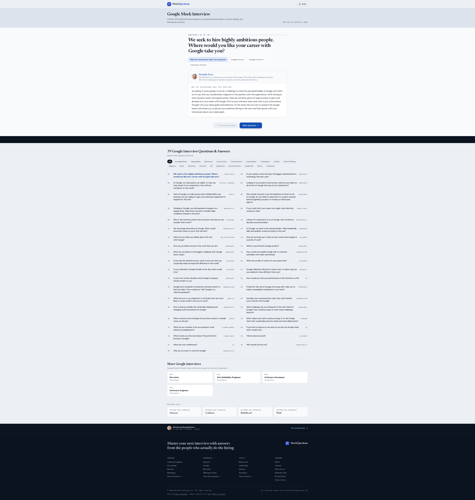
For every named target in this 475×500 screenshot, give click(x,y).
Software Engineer (174, 462)
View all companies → (212, 476)
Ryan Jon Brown (181, 494)
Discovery (192, 166)
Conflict (277, 161)
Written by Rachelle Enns (184, 427)
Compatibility (251, 161)
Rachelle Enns (206, 75)
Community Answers (198, 65)
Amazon (206, 462)
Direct (182, 166)
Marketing (171, 473)
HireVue (242, 469)
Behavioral (208, 161)
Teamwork (270, 166)
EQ (211, 166)
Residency (243, 473)
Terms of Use (280, 480)
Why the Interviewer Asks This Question (208, 59)
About (277, 462)
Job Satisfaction (235, 166)
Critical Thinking (290, 161)
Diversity (203, 166)
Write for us (280, 469)
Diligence (172, 166)
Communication (236, 161)
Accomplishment (181, 161)
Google (206, 465)
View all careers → (174, 476)
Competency (265, 161)
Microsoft (207, 469)
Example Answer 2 (256, 59)
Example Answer (237, 59)
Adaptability (196, 161)
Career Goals (221, 161)
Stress (259, 166)
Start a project (218, 494)
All (170, 161)
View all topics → (246, 476)
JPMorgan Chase (210, 473)
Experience (220, 166)
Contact (278, 465)
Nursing (170, 469)
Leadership (249, 166)
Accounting (171, 465)
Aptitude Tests (281, 473)
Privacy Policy (280, 476)
